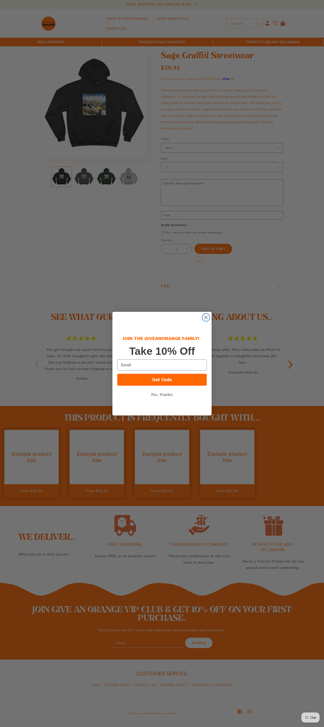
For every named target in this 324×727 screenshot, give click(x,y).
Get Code (162, 380)
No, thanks (162, 395)
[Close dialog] (206, 317)
